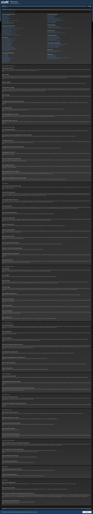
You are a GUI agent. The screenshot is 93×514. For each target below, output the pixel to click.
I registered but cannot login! (6, 18)
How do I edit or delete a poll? (6, 43)
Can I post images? (5, 57)
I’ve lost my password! (5, 21)
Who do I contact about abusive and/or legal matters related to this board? (58, 57)
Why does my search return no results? (53, 37)
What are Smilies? (5, 56)
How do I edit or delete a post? (7, 39)
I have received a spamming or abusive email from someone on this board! (59, 28)
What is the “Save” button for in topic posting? (9, 48)
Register (7, 7)
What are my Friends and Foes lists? (53, 31)
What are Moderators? (50, 16)
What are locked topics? (6, 61)
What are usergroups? (50, 17)
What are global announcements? (7, 58)
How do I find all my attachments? (52, 51)
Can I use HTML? (5, 55)
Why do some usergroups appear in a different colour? (55, 20)
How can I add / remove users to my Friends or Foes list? (56, 32)
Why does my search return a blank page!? (54, 38)
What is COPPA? (5, 16)
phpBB (9, 154)
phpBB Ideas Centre (44, 489)
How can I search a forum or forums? (53, 36)
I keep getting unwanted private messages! (54, 27)
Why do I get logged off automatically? (8, 22)
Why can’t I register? (5, 17)
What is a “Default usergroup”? (52, 21)
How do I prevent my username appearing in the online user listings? (12, 28)
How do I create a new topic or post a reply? (9, 38)
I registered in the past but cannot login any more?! (10, 20)
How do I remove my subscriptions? (53, 47)
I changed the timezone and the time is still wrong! (10, 30)
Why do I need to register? (6, 15)
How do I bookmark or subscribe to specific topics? (55, 45)
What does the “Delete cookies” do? (7, 23)
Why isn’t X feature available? (52, 56)
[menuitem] (87, 6)
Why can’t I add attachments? (7, 45)
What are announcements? (6, 59)
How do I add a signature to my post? (8, 40)
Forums (4, 6)
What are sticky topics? (6, 60)
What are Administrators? (51, 15)
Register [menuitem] (90, 6)
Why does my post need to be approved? (8, 49)
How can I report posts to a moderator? (8, 47)
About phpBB (69, 483)
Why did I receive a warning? (6, 46)
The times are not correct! (6, 29)
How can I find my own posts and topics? (53, 40)
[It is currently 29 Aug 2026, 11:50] (90, 9)
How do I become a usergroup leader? (53, 19)
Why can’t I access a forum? (6, 44)
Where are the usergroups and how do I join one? (55, 18)
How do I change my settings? (7, 27)
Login (3, 7)
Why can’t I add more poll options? (7, 42)
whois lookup (67, 494)
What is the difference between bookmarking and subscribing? (57, 44)
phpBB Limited (28, 483)
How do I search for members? (52, 39)
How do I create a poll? (5, 41)
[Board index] (5, 2)
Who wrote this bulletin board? (52, 55)
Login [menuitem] (89, 6)
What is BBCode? (5, 54)
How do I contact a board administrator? (53, 58)
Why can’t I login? (5, 19)
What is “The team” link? (51, 22)
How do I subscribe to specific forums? (53, 46)
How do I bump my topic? (6, 50)
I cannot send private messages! (52, 26)
